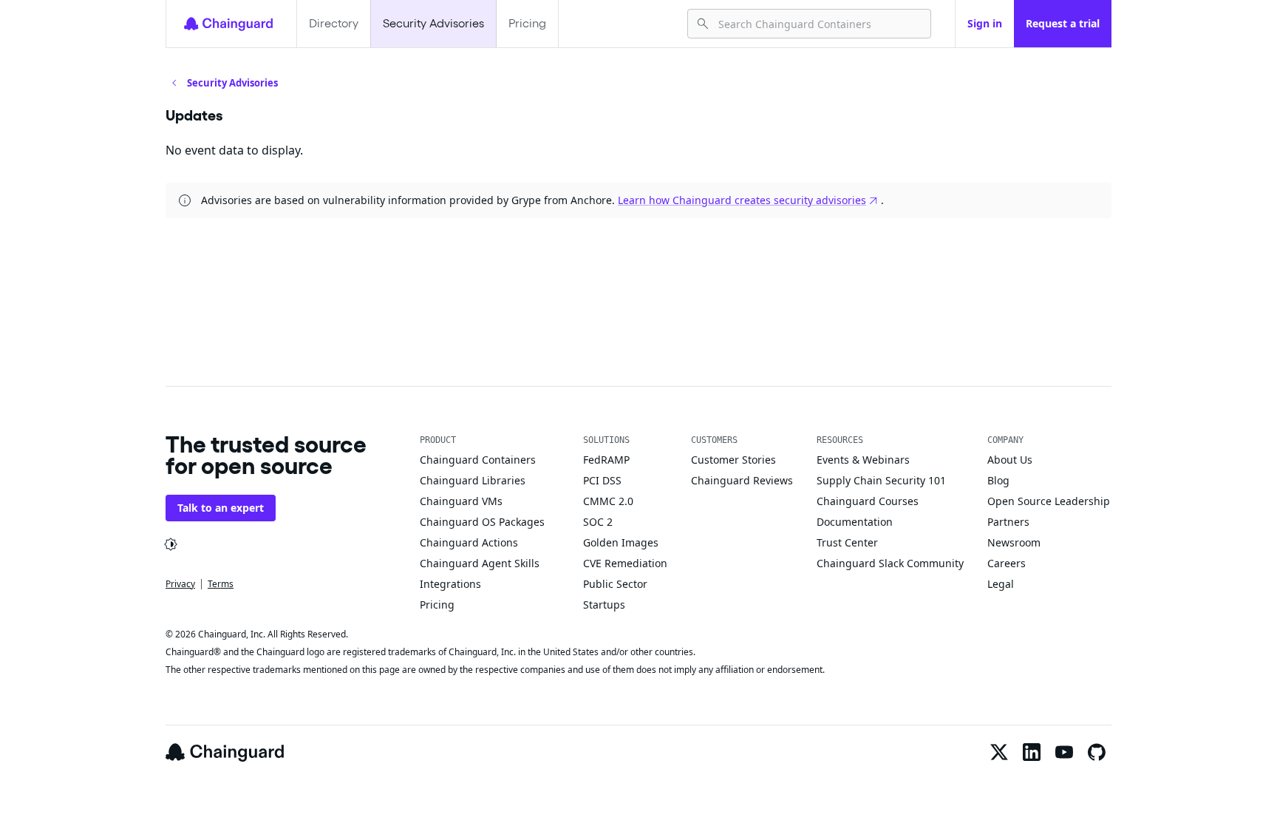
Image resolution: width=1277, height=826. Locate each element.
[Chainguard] (228, 23)
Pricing (527, 23)
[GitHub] (1096, 752)
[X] (999, 752)
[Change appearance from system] (171, 544)
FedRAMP (606, 460)
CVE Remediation (625, 563)
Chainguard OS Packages (482, 522)
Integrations (450, 584)
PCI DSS (602, 480)
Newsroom (1014, 542)
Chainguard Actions (469, 542)
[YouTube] (1064, 752)
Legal (1000, 584)
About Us (1009, 460)
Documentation (855, 522)
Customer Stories (733, 460)
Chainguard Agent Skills (479, 563)
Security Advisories (433, 23)
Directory (333, 23)
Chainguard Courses (868, 501)
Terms (221, 584)
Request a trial (1063, 23)
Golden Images (620, 542)
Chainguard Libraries (472, 480)
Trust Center (847, 542)
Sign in (984, 23)
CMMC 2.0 (608, 501)
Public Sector (615, 584)
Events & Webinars (863, 460)
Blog (998, 480)
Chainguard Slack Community (890, 563)
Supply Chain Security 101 (881, 480)
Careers (1006, 563)
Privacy (180, 584)
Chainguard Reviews (742, 480)
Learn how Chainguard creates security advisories (742, 200)
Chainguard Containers (478, 460)
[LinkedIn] (1031, 752)
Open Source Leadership (1048, 501)
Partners (1008, 522)
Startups (604, 605)
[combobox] (818, 23)
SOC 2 (598, 522)
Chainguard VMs (461, 501)
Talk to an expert (220, 508)
